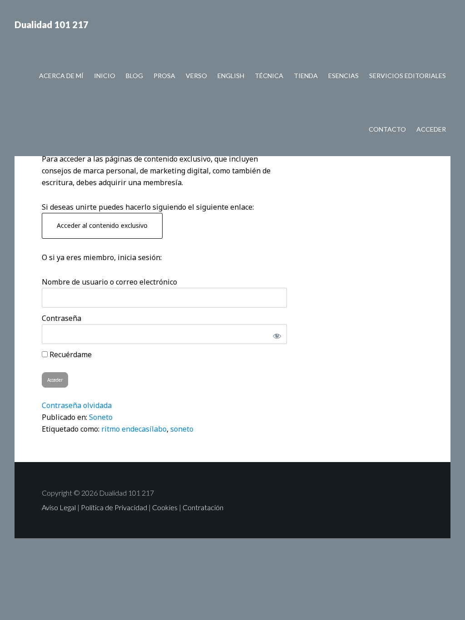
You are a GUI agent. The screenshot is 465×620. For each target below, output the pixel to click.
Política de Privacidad (114, 507)
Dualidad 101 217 (52, 24)
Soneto (101, 417)
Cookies (165, 507)
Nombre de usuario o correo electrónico (109, 282)
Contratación (203, 507)
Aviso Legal (59, 507)
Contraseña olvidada (77, 405)
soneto (181, 429)
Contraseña (61, 318)
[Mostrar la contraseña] (275, 334)
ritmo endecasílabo (134, 429)
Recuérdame (70, 354)
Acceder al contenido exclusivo (102, 225)
